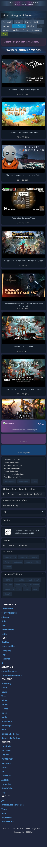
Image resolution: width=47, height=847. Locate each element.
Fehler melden (8, 646)
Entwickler (6, 746)
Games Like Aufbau (10, 738)
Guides (31, 26)
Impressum (6, 817)
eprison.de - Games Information (23, 3)
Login (4, 633)
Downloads (6, 721)
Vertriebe (5, 750)
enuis (41, 828)
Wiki (4, 34)
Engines (5, 754)
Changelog (6, 650)
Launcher (5, 775)
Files (25, 30)
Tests (28, 22)
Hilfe (3, 621)
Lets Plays (19, 26)
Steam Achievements (11, 675)
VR (2, 771)
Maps (6, 30)
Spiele (4, 687)
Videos (6, 26)
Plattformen (7, 759)
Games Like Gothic (10, 734)
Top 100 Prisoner (9, 612)
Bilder (38, 22)
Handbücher (7, 788)
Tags (3, 792)
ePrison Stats (7, 629)
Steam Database (9, 671)
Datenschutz (7, 821)
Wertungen (6, 725)
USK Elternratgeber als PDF (24, 533)
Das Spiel (7, 22)
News (18, 22)
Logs (3, 654)
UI (2, 663)
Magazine (6, 763)
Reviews (35, 30)
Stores (4, 767)
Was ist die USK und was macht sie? (27, 530)
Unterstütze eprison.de (12, 804)
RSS (3, 625)
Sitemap (5, 617)
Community (7, 608)
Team (4, 809)
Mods (16, 30)
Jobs (3, 800)
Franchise (6, 784)
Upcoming (6, 683)
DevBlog (5, 642)
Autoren (5, 779)
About (4, 813)
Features (5, 658)
